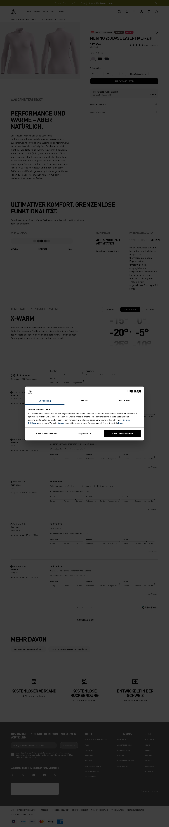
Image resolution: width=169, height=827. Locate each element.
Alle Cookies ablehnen (46, 433)
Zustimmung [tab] (45, 401)
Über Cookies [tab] (124, 400)
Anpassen (83, 433)
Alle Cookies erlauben (122, 433)
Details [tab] (84, 400)
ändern (61, 423)
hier (120, 423)
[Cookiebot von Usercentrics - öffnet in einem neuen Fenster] (129, 392)
